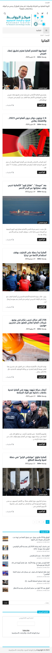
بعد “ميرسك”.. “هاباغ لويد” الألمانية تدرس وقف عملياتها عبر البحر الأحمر (27, 186)
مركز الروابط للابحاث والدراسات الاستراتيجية (26, 633)
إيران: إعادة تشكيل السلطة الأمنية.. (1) (37, 581)
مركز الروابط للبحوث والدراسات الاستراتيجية (23, 650)
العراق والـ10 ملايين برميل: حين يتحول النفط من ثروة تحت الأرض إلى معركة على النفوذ (31, 538)
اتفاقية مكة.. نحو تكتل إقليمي (39, 556)
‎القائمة (38, 30)
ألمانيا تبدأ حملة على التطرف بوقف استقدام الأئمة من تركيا (29, 254)
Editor (39, 57)
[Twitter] (42, 13)
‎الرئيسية (47, 35)
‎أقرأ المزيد (42, 105)
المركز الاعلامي (42, 88)
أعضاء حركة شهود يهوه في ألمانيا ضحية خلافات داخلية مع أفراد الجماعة (27, 391)
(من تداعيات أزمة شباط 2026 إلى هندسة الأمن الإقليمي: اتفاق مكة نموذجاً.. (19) (30, 547)
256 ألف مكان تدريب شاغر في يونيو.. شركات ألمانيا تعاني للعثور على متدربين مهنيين (27, 322)
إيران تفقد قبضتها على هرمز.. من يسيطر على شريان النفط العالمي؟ (31, 573)
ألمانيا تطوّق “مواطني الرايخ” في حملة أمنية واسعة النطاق (28, 458)
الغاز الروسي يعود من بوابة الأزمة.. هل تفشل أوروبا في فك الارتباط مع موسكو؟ (30, 564)
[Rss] (37, 13)
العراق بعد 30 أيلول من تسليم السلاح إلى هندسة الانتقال (31, 588)
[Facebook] (47, 13)
